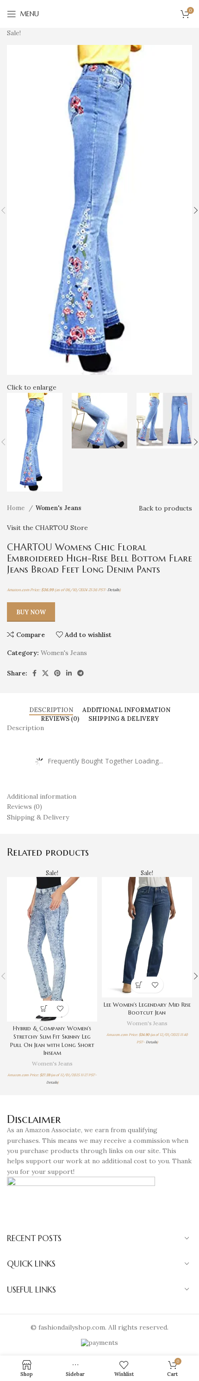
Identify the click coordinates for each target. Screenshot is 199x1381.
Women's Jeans (58, 508)
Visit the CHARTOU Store (47, 527)
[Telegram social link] (81, 673)
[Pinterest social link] (57, 673)
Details (113, 589)
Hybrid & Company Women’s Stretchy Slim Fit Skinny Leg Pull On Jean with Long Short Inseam (52, 1041)
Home (16, 508)
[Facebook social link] (34, 673)
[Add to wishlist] (60, 1009)
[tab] (51, 710)
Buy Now (31, 612)
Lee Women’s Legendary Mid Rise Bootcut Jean (147, 1009)
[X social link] (45, 673)
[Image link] (81, 1197)
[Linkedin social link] (69, 673)
